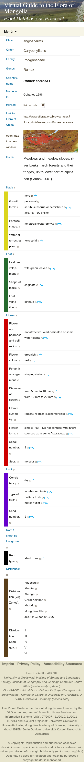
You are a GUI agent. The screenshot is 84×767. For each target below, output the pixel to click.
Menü (8, 31)
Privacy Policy (28, 664)
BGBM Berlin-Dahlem (27, 729)
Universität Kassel (53, 729)
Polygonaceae (34, 60)
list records (30, 105)
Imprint (8, 664)
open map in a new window (12, 141)
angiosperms (33, 41)
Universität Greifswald (63, 720)
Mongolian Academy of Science (44, 725)
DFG (10, 712)
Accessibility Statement (63, 664)
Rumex (28, 70)
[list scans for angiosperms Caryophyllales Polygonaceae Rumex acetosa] (43, 105)
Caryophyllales (34, 51)
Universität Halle (12, 725)
